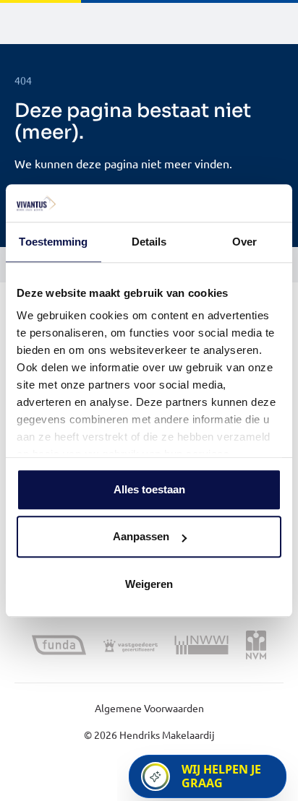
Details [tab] (149, 241)
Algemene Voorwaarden (149, 707)
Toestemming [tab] (53, 241)
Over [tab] (244, 241)
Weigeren (149, 584)
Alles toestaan (149, 489)
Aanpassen (141, 537)
